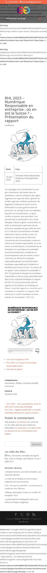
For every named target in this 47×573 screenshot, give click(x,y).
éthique (19, 383)
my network (21, 422)
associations (10, 383)
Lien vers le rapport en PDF (18, 359)
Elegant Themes (21, 519)
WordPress (23, 522)
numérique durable (30, 383)
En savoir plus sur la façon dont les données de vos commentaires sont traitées (23, 431)
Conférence (9, 125)
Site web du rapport (14, 369)
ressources (9, 386)
